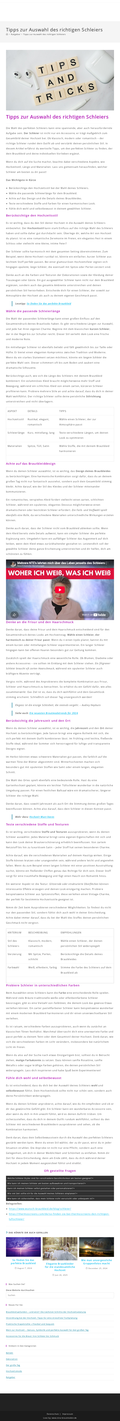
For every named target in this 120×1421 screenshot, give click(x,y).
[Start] (7, 34)
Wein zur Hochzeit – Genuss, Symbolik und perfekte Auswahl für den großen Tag (47, 1330)
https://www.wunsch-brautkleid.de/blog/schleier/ (40, 1208)
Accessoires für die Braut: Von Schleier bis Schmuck (32, 1336)
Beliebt (9, 1353)
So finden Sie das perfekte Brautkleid (49, 303)
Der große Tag (13, 1365)
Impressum (67, 1414)
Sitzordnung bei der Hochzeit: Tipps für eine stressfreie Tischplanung (41, 1318)
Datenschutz (53, 1414)
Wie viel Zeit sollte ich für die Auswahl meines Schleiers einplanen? (41, 1193)
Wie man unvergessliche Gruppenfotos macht (96, 1262)
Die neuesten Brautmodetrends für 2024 (53, 713)
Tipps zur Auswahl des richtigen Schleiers (44, 34)
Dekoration (12, 1359)
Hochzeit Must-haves (41, 816)
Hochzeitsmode (14, 1371)
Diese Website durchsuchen (20, 1290)
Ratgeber (10, 1377)
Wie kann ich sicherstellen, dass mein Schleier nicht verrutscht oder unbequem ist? (50, 1198)
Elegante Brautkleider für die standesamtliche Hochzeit (60, 1267)
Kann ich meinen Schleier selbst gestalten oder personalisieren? (40, 1188)
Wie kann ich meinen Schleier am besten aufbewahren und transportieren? (46, 1183)
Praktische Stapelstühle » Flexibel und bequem (30, 1324)
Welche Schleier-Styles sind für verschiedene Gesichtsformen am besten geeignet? (49, 1178)
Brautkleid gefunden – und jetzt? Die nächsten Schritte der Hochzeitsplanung (46, 1312)
